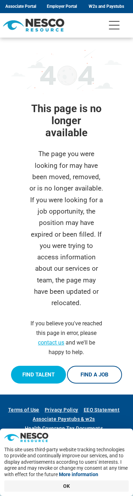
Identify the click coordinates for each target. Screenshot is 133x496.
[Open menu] (114, 25)
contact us (51, 342)
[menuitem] (26, 409)
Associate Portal (20, 6)
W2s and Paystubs (106, 6)
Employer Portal (62, 6)
